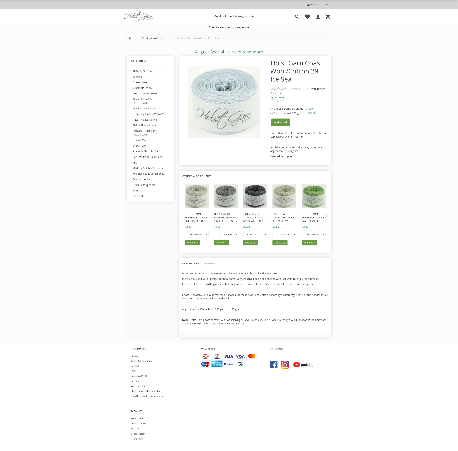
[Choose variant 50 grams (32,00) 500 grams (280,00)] (197, 234)
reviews (295, 88)
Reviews (209, 263)
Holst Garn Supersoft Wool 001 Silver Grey (196, 217)
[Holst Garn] (138, 16)
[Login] (318, 16)
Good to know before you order (234, 16)
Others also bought (196, 176)
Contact (135, 366)
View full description (281, 156)
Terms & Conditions (141, 361)
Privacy (134, 356)
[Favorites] (307, 16)
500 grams (295, 113)
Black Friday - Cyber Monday (145, 391)
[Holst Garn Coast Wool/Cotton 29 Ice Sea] (224, 102)
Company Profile (139, 376)
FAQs (133, 371)
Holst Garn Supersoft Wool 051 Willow (283, 217)
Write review (317, 88)
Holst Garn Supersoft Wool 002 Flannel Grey (225, 217)
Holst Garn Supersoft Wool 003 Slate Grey (254, 217)
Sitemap (135, 381)
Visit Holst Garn (139, 386)
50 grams (293, 108)
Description (190, 263)
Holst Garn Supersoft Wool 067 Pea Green (313, 217)
